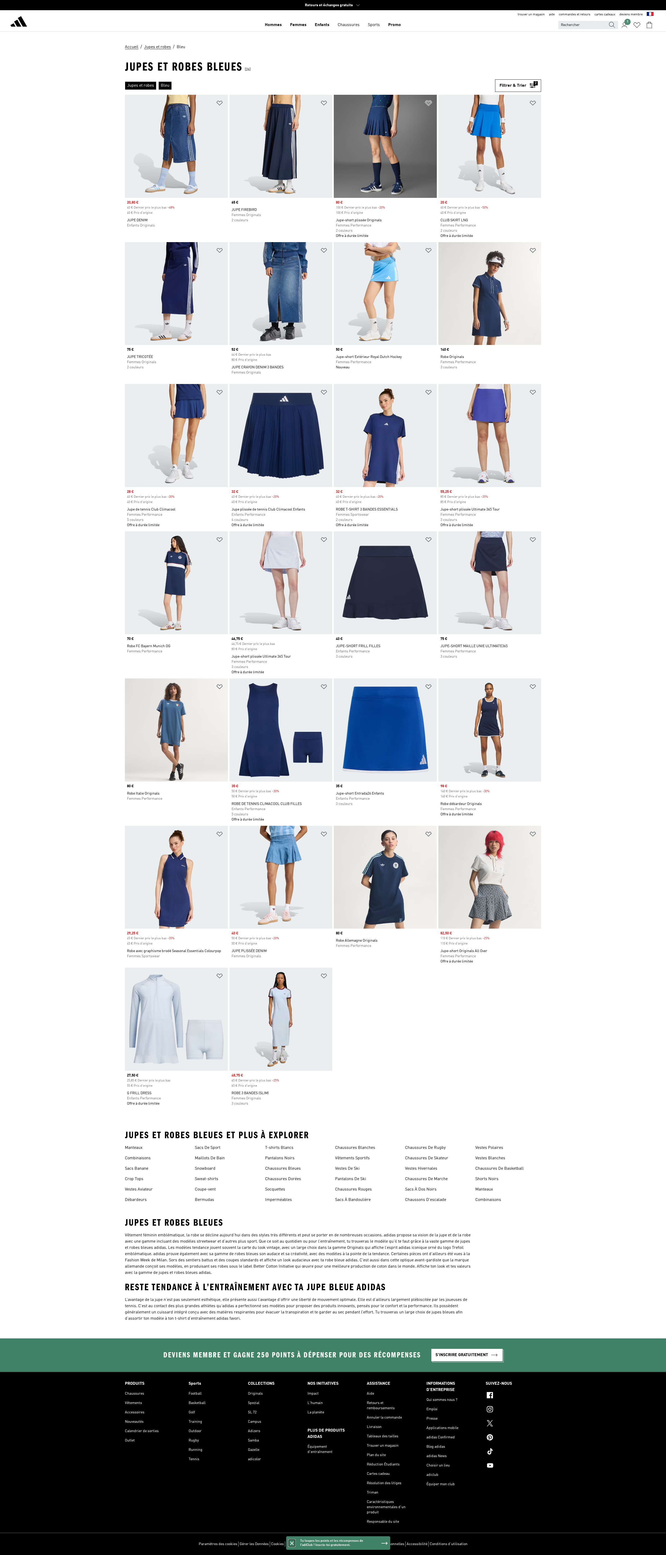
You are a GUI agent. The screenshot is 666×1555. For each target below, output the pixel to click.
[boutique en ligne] (18, 22)
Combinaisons (138, 1158)
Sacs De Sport (207, 1148)
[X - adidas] (513, 1424)
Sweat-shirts (206, 1179)
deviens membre (631, 14)
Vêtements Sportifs (352, 1158)
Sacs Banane (136, 1169)
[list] (310, 85)
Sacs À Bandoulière (353, 1200)
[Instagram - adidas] (513, 1410)
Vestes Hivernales (421, 1169)
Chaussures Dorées (283, 1179)
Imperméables (278, 1200)
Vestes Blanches (490, 1158)
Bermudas (204, 1200)
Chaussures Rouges (353, 1189)
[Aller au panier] (649, 25)
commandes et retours (574, 14)
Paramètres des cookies (218, 1544)
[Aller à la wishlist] (637, 25)
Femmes (298, 25)
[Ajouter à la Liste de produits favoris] (219, 104)
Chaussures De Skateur (426, 1158)
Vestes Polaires (489, 1148)
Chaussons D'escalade (425, 1200)
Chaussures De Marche (426, 1179)
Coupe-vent (205, 1189)
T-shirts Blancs (279, 1148)
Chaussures (349, 25)
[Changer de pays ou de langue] (650, 14)
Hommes (273, 25)
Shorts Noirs (486, 1179)
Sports (374, 25)
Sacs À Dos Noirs (421, 1189)
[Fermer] (292, 1543)
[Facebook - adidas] (513, 1396)
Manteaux (134, 1148)
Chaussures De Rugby (425, 1148)
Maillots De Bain (210, 1158)
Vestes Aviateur (139, 1189)
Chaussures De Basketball (499, 1169)
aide (552, 14)
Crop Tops (134, 1179)
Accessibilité (417, 1544)
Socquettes (275, 1189)
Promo (394, 25)
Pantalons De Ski (350, 1179)
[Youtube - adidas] (513, 1466)
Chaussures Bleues (283, 1169)
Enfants (322, 25)
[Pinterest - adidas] (513, 1438)
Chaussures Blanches (355, 1148)
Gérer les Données (254, 1544)
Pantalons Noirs (279, 1158)
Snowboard (205, 1169)
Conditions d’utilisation (449, 1544)
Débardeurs (136, 1200)
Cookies (277, 1544)
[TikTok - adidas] (513, 1452)
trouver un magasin (531, 14)
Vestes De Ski (347, 1169)
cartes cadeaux (604, 14)
